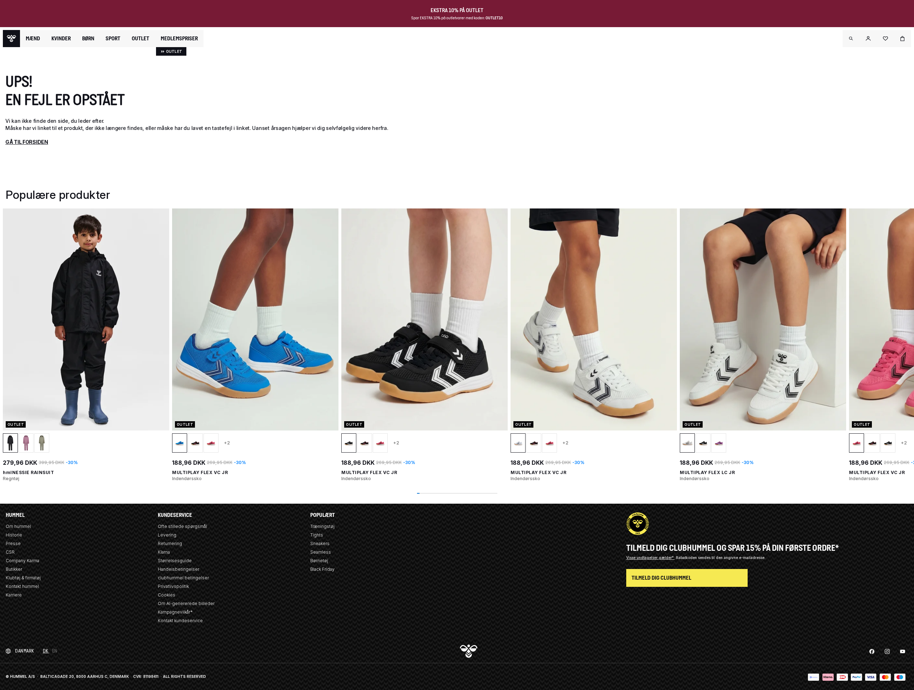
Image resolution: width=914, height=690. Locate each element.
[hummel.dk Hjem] (11, 38)
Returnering (170, 543)
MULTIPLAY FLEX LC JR (707, 472)
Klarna (164, 552)
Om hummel (18, 526)
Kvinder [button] (61, 38)
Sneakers (320, 543)
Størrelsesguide (175, 560)
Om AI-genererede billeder (186, 603)
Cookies (166, 595)
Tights (316, 535)
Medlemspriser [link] (179, 38)
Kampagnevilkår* (175, 612)
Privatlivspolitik (173, 586)
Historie (14, 535)
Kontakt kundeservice (180, 620)
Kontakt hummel (22, 586)
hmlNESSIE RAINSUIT (28, 472)
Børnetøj (319, 560)
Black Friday (322, 569)
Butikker (14, 569)
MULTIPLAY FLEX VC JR (200, 472)
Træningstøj (322, 526)
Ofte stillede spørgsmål (182, 526)
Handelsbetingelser (178, 569)
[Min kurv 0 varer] (902, 38)
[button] (851, 38)
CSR (10, 552)
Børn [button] (88, 38)
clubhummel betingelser (183, 577)
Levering (167, 535)
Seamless (320, 552)
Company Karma (22, 560)
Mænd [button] (33, 38)
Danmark (24, 651)
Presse (13, 543)
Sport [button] (113, 38)
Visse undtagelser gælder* (650, 557)
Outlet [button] (140, 38)
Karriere (14, 595)
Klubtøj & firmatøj (23, 577)
